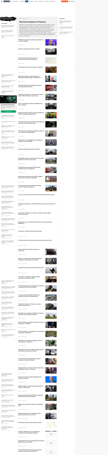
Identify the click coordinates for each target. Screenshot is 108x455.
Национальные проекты (5, 237)
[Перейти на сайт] (8, 19)
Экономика (20, 418)
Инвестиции (3, 144)
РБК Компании (3, 203)
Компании (2, 304)
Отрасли (2, 193)
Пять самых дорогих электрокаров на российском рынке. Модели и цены (66, 27)
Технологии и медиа (4, 215)
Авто (2, 149)
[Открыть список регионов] (69, 1)
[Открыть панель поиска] (71, 1)
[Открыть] (8, 1)
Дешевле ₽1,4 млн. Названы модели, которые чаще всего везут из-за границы (65, 21)
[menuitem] (15, 1)
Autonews (61, 24)
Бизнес (19, 108)
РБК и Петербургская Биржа (5, 87)
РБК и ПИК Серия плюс (5, 288)
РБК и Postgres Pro (4, 429)
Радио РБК (6, 1)
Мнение (2, 386)
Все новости (4, 23)
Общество (3, 32)
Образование (3, 231)
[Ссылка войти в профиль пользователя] (73, 1)
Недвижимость (3, 209)
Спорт (2, 82)
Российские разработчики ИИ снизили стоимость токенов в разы (66, 32)
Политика (2, 27)
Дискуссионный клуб (4, 198)
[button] (69, 1)
